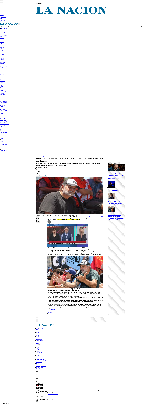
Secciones (3, 17)
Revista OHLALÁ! (3, 118)
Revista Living (3, 122)
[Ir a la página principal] (71, 13)
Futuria (1, 40)
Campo (1, 43)
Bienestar (2, 63)
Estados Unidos (3, 52)
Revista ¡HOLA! (3, 120)
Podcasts (2, 93)
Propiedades (2, 44)
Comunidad (2, 62)
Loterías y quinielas (4, 91)
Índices (1, 48)
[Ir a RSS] (37, 382)
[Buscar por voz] (141, 26)
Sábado (1, 113)
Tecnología (2, 87)
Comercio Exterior (4, 46)
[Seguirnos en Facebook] (37, 371)
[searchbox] (71, 26)
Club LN (3, 20)
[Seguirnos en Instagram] (37, 378)
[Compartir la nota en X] (38, 222)
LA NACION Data (3, 35)
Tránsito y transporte (4, 32)
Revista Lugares (3, 121)
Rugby (1, 78)
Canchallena (2, 81)
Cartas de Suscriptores (5, 73)
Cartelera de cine (3, 100)
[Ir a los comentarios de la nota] (38, 217)
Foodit (2, 18)
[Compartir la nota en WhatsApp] (38, 218)
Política (43, 156)
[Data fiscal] (37, 402)
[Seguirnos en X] (37, 375)
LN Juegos (2, 85)
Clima (1, 34)
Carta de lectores (3, 110)
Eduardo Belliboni (51, 309)
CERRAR (1, 0)
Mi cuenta (3, 22)
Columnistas (2, 71)
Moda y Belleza (3, 94)
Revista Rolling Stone (4, 124)
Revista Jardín (3, 125)
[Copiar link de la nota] (37, 220)
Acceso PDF (2, 105)
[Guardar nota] (37, 217)
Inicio (2, 15)
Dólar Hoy (2, 42)
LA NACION (39, 156)
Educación (2, 59)
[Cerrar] (19, 24)
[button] (71, 87)
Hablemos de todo (4, 66)
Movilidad (2, 47)
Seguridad (2, 58)
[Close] (37, 317)
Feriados (2, 90)
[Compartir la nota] (37, 218)
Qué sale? (2, 98)
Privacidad (55, 394)
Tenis (1, 79)
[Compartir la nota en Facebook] (37, 222)
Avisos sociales (3, 109)
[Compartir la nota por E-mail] (39, 222)
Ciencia (1, 65)
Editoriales (2, 70)
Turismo (1, 86)
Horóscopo (2, 89)
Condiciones (50, 394)
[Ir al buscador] (37, 5)
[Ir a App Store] (39, 388)
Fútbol (1, 77)
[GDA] (39, 398)
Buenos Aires (3, 57)
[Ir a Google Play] (39, 386)
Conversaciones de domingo (6, 112)
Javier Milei (51, 311)
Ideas (1, 114)
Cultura (1, 61)
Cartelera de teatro (4, 101)
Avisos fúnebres (3, 108)
